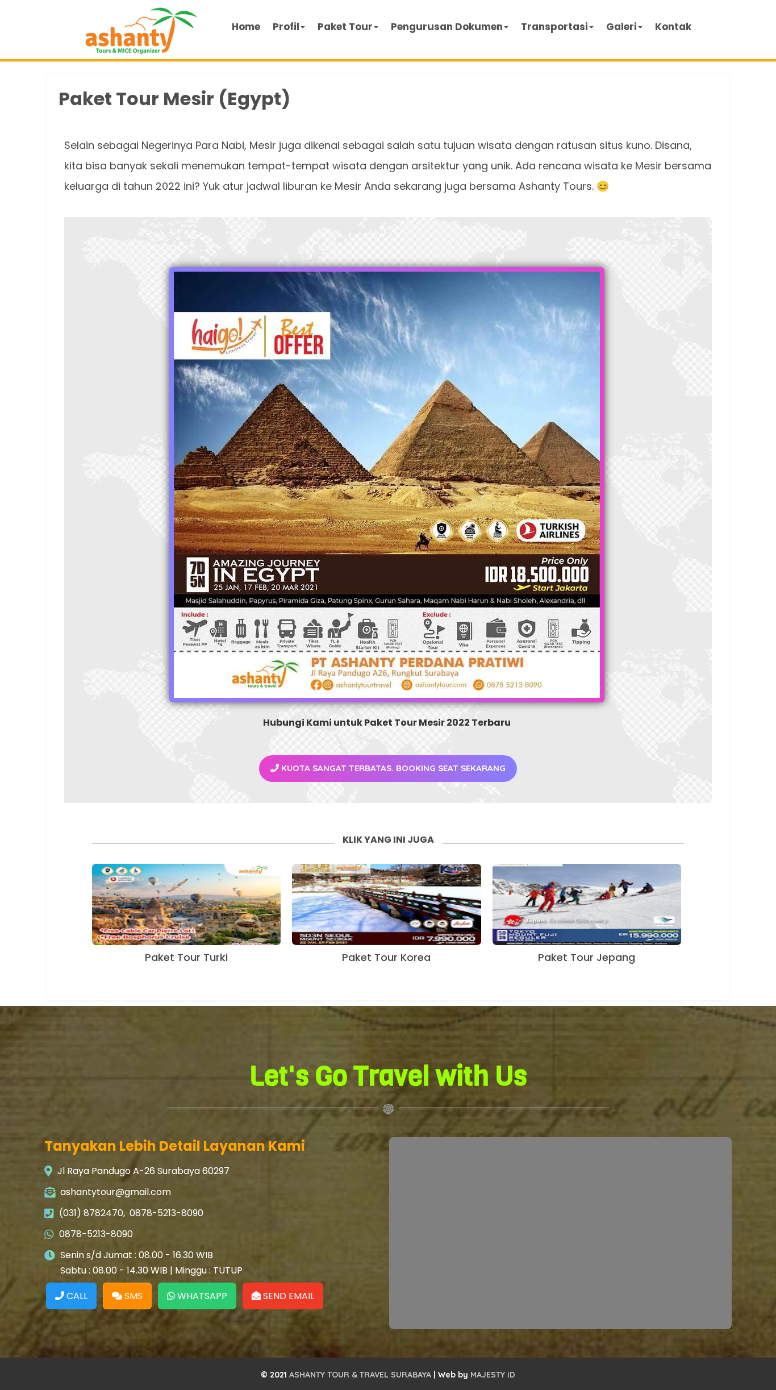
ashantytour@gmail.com (115, 1191)
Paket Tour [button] (345, 27)
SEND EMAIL (287, 1295)
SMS (132, 1295)
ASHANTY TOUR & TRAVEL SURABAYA (360, 1375)
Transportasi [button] (554, 27)
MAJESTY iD (492, 1375)
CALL (75, 1295)
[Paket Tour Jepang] (587, 904)
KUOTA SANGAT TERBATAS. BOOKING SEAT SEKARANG (392, 768)
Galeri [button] (621, 27)
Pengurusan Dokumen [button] (447, 27)
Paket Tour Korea (386, 957)
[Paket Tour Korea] (386, 904)
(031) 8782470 (91, 1213)
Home (246, 27)
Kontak (673, 27)
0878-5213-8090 (166, 1213)
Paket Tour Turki (186, 957)
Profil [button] (286, 27)
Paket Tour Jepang (586, 957)
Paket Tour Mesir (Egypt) (174, 98)
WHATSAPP (201, 1295)
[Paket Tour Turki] (186, 904)
